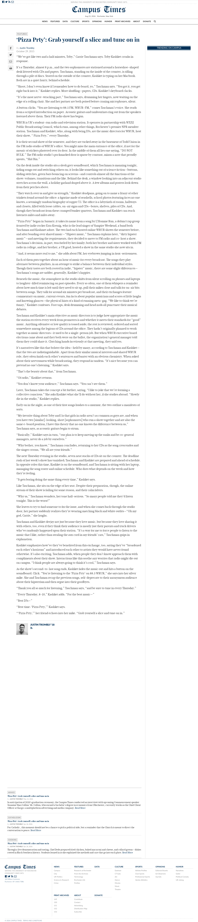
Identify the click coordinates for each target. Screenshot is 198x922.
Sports (85, 21)
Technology (78, 877)
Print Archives (122, 21)
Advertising (78, 905)
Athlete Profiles (141, 870)
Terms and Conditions (32, 920)
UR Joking (180, 880)
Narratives (180, 870)
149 (55, 899)
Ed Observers (161, 874)
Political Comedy (182, 877)
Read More (80, 808)
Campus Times (99, 9)
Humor (108, 21)
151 (55, 905)
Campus (57, 870)
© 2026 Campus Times (13, 920)
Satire (178, 874)
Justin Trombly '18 (42, 625)
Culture (75, 21)
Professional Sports (142, 877)
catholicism (14, 817)
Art (116, 877)
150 (55, 902)
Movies (117, 883)
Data (65, 21)
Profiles (77, 883)
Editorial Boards (162, 870)
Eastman (118, 870)
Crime (56, 883)
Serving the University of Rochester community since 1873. (20, 872)
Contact (77, 902)
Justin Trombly (27, 48)
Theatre (118, 889)
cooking (12, 840)
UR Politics (58, 877)
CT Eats (118, 874)
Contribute (78, 899)
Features (55, 21)
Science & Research (61, 880)
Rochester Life (79, 880)
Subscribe (78, 912)
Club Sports (139, 874)
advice (11, 792)
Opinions (97, 21)
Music (117, 886)
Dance (117, 880)
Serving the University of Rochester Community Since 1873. (99, 2)
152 (55, 909)
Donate (147, 21)
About (136, 21)
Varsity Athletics (141, 880)
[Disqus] (74, 675)
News (45, 21)
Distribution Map (80, 909)
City (55, 874)
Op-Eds (158, 877)
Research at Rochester (82, 870)
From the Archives (81, 874)
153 (55, 912)
